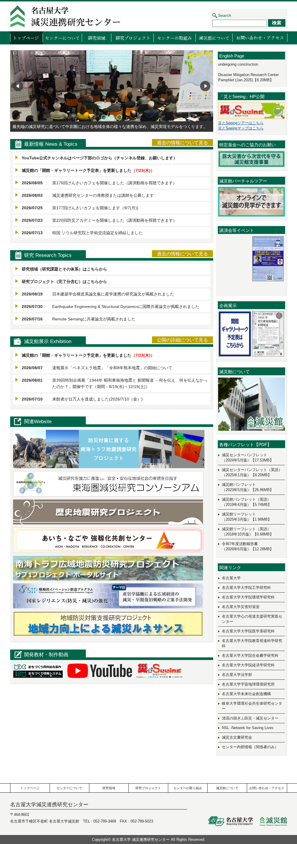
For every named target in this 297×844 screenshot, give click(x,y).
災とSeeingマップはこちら (241, 128)
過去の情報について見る (182, 142)
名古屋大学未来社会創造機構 (246, 694)
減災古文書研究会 (237, 737)
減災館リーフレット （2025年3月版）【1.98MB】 (246, 517)
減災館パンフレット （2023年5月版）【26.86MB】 (248, 487)
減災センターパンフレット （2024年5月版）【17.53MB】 (248, 457)
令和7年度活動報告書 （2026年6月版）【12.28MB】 (248, 546)
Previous (18, 86)
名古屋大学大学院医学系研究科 (248, 631)
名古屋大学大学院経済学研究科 (248, 665)
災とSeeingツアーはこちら (241, 123)
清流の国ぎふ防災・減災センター (250, 718)
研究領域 (96, 38)
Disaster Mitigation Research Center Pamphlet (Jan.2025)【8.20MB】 (248, 77)
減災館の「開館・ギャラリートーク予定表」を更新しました (76, 170)
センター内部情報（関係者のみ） (250, 747)
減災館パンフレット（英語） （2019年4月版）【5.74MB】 (246, 502)
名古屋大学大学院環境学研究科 (248, 597)
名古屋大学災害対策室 (241, 607)
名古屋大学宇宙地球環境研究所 (248, 684)
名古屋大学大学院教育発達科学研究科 (252, 643)
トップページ (26, 38)
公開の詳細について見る (182, 340)
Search (224, 15)
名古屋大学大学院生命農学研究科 (250, 655)
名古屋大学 (231, 578)
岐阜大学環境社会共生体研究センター (252, 706)
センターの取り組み (174, 38)
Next (205, 86)
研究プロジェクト (132, 38)
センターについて (62, 38)
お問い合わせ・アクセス (259, 38)
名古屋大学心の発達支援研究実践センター (252, 619)
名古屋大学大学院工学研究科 (246, 587)
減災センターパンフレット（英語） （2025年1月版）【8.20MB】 (252, 472)
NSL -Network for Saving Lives (248, 728)
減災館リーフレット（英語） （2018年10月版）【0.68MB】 (248, 531)
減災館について (213, 38)
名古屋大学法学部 (237, 674)
